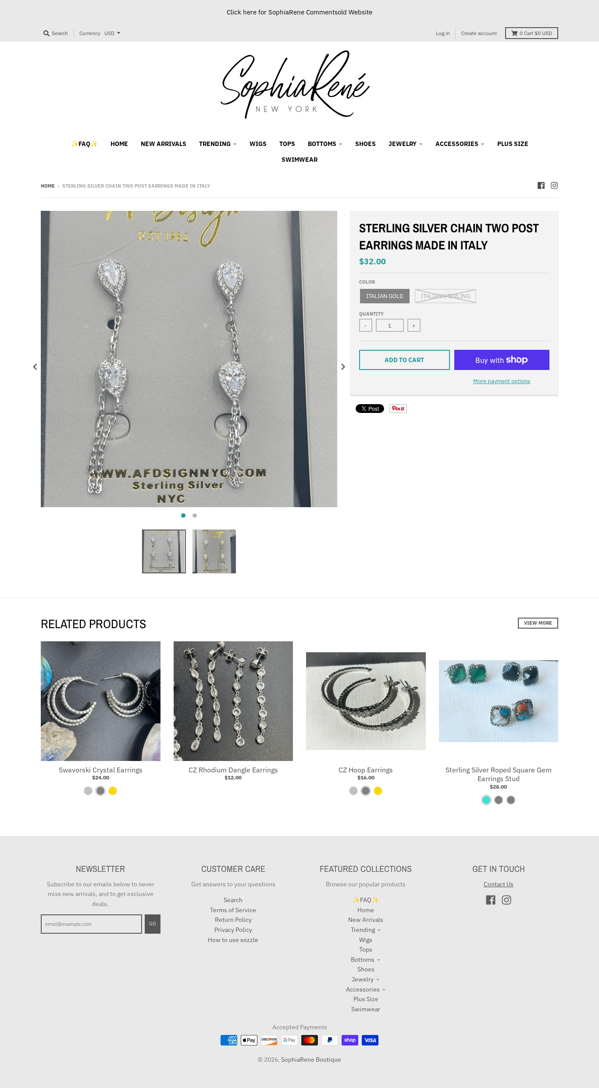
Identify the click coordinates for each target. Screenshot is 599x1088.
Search (233, 900)
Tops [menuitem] (287, 144)
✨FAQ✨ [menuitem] (84, 144)
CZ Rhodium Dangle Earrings (233, 769)
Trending (363, 930)
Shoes (365, 969)
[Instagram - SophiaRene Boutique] (554, 185)
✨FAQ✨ (366, 900)
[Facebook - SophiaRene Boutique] (541, 185)
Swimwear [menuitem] (299, 160)
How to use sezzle (233, 940)
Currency (89, 33)
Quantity (371, 314)
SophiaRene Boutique (311, 1059)
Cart (536, 33)
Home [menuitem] (119, 144)
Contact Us (498, 884)
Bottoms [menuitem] (322, 144)
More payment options (501, 381)
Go (152, 924)
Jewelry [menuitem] (403, 144)
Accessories (363, 989)
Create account (479, 33)
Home (48, 186)
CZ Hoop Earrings (366, 769)
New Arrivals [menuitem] (163, 144)
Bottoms (362, 960)
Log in (443, 33)
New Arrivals (365, 920)
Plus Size (365, 999)
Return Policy (233, 920)
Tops (365, 949)
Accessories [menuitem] (456, 144)
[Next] (342, 367)
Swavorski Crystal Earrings (101, 769)
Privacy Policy (233, 930)
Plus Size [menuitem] (512, 144)
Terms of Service (233, 910)
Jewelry (363, 979)
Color (367, 282)
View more (538, 623)
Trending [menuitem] (215, 144)
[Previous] (35, 367)
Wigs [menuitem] (258, 144)
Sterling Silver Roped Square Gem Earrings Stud (499, 774)
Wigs (365, 940)
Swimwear (365, 1009)
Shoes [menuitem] (365, 144)
